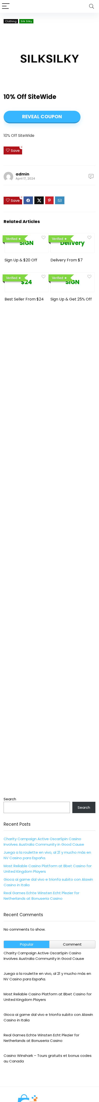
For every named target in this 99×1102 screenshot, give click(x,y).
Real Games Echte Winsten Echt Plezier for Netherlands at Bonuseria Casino (41, 1037)
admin (22, 174)
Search (10, 799)
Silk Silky (26, 21)
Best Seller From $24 (24, 299)
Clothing (11, 21)
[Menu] (6, 6)
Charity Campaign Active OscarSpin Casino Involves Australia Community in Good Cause (44, 955)
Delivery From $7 (66, 260)
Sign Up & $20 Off (21, 260)
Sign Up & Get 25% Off (71, 299)
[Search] (91, 6)
